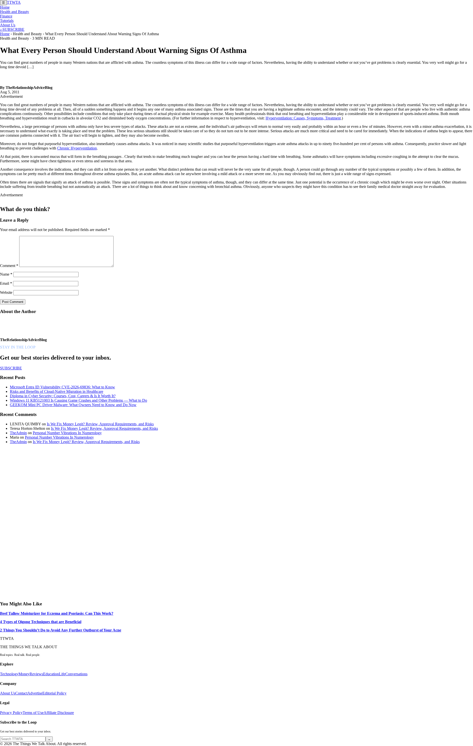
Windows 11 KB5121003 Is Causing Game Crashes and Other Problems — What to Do (78, 400)
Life (62, 674)
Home (5, 7)
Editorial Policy (54, 693)
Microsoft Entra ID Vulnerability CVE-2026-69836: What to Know (62, 387)
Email (6, 283)
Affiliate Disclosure (59, 713)
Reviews (36, 674)
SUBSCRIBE (13, 29)
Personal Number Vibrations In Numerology (67, 433)
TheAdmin (18, 433)
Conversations (76, 674)
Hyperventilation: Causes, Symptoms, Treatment (303, 118)
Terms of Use (33, 713)
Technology (9, 674)
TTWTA (14, 2)
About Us (7, 25)
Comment (9, 266)
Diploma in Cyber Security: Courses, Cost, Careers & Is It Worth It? (63, 396)
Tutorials (7, 20)
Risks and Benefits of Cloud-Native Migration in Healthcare (56, 391)
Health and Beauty (14, 12)
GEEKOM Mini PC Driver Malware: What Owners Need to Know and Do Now (73, 405)
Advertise (34, 693)
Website (6, 292)
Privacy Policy (11, 713)
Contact (21, 693)
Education (51, 674)
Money (24, 674)
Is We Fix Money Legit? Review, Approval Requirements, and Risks (100, 424)
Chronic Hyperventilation (77, 148)
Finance (6, 16)
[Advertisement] (37, 522)
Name (6, 274)
